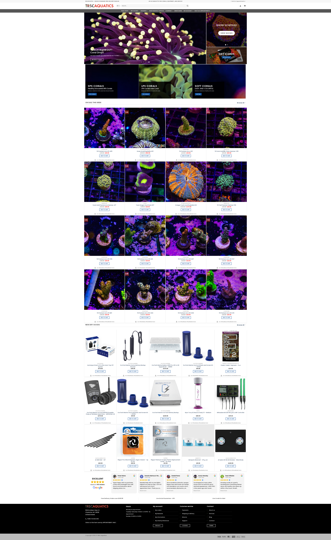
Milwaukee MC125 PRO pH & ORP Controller (230, 412)
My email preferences (162, 521)
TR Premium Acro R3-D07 (186, 259)
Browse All (240, 103)
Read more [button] (116, 491)
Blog (210, 517)
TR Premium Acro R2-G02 (145, 313)
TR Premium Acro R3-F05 (104, 259)
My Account (188, 11)
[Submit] (187, 5)
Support (184, 521)
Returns (184, 517)
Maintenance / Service (156, 11)
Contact (212, 521)
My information (160, 517)
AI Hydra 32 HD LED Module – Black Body (230, 460)
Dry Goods (134, 11)
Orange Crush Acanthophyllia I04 (186, 205)
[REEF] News (178, 11)
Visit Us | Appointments (202, 11)
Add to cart (104, 156)
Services (211, 513)
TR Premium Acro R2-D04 (186, 313)
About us (212, 510)
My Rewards (159, 513)
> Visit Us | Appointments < (238, 1)
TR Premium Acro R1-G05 (104, 151)
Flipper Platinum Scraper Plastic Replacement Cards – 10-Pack (165, 460)
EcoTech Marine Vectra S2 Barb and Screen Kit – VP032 (198, 366)
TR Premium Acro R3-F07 (226, 259)
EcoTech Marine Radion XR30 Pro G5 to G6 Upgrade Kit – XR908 (165, 366)
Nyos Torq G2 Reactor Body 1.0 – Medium (198, 412)
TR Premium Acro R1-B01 (104, 313)
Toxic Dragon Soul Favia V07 (145, 205)
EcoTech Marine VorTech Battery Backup (165, 412)
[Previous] (88, 38)
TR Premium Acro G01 (186, 151)
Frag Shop (124, 11)
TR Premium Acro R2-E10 (226, 313)
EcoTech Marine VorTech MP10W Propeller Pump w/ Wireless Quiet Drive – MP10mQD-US (100, 413)
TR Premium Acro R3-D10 (145, 259)
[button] (240, 6)
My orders (158, 510)
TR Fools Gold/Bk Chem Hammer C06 (226, 151)
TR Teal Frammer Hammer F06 (226, 205)
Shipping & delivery (188, 513)
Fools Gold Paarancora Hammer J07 (104, 205)
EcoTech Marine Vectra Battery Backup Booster (133, 366)
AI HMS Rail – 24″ (100, 460)
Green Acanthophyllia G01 (145, 151)
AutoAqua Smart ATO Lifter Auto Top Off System (100, 366)
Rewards (143, 11)
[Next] (201, 38)
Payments (185, 510)
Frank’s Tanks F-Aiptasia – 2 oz (231, 365)
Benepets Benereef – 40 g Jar (198, 460)
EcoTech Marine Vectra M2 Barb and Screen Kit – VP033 (133, 413)
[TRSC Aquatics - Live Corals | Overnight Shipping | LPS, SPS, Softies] (99, 5)
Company (169, 11)
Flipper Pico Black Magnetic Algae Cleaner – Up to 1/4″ (133, 460)
